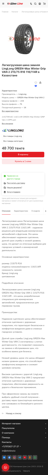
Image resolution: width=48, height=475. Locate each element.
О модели (35, 211)
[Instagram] (14, 457)
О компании (8, 432)
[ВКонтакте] (4, 457)
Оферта (26, 471)
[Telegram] (19, 457)
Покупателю (8, 428)
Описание (6, 211)
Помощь (6, 437)
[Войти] (40, 3)
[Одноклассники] (29, 457)
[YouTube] (24, 457)
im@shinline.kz (8, 451)
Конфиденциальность (11, 471)
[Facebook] (9, 457)
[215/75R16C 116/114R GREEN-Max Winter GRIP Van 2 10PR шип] (24, 39)
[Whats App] (35, 457)
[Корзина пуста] (44, 3)
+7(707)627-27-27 (10, 446)
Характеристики (21, 211)
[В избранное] (35, 82)
